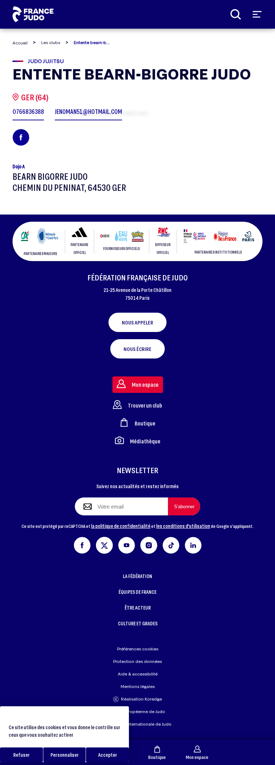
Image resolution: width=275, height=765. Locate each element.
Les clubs (50, 42)
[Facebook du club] (21, 137)
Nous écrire (137, 349)
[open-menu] (257, 14)
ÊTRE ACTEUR (138, 608)
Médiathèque (145, 441)
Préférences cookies (137, 648)
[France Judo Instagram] (148, 544)
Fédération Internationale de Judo (137, 724)
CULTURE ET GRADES (138, 623)
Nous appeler (137, 322)
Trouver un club (145, 405)
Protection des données (137, 661)
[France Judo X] (104, 544)
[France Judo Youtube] (126, 544)
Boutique (157, 757)
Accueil (20, 42)
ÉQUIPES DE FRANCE (137, 592)
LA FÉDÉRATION (137, 576)
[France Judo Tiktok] (171, 544)
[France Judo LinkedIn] (193, 544)
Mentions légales (138, 686)
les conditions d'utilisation (183, 526)
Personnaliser (64, 755)
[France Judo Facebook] (82, 544)
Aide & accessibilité (138, 674)
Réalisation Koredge (141, 699)
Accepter (107, 755)
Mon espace (197, 757)
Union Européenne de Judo (137, 711)
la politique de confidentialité (120, 526)
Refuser (21, 755)
